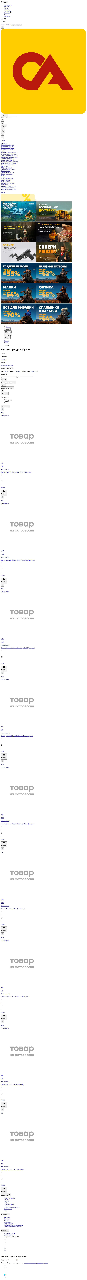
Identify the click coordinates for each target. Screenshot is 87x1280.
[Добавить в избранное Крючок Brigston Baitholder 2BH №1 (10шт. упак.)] (2, 933)
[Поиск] (2, 120)
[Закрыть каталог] (2, 137)
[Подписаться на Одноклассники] (5, 1247)
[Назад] (2, 27)
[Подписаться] (17, 1260)
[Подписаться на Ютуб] (5, 1251)
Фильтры (5, 394)
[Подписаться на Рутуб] (5, 1253)
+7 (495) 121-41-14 (6, 25)
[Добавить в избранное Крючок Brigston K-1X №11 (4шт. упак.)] (2, 1109)
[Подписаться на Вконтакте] (5, 1240)
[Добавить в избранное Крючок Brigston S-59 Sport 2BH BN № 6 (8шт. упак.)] (2, 409)
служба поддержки (17, 25)
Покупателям (4, 1195)
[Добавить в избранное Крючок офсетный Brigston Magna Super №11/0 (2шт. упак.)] (2, 585)
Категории (6, 407)
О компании (4, 1214)
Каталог (5, 116)
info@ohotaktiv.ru (9, 1235)
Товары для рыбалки (7, 365)
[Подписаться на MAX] (5, 1249)
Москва (5, 2)
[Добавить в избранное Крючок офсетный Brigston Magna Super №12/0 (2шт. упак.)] (2, 761)
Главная (8, 327)
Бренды (6, 342)
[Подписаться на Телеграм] (5, 1242)
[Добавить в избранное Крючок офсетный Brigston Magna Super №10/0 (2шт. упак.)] (2, 497)
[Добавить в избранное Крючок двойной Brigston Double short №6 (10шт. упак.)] (2, 673)
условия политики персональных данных (36, 1263)
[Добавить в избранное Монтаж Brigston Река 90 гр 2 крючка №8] (2, 848)
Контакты (3, 1230)
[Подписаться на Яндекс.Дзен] (5, 1244)
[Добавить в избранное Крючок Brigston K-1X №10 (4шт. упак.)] (2, 1021)
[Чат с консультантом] (2, 134)
